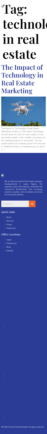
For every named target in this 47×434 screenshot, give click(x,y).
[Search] (32, 204)
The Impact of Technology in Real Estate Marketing (22, 79)
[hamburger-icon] (42, 7)
